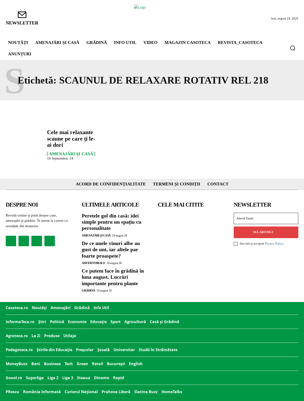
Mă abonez (263, 232)
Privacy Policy (274, 243)
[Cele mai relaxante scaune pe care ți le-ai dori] (24, 143)
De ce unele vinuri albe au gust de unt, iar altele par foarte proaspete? (111, 249)
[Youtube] (49, 241)
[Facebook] (11, 241)
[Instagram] (24, 241)
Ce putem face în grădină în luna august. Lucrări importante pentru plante (113, 277)
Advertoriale (93, 263)
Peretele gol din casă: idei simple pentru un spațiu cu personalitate (111, 222)
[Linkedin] (36, 241)
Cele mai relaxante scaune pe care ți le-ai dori (71, 138)
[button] (292, 48)
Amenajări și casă (71, 154)
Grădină (88, 290)
